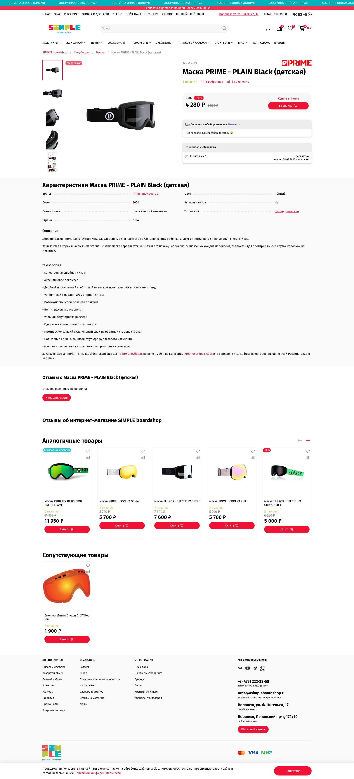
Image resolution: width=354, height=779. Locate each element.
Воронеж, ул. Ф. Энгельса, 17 (238, 14)
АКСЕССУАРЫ (117, 42)
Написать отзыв (57, 397)
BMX (241, 42)
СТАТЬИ (117, 14)
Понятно (292, 771)
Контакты (48, 685)
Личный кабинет (52, 679)
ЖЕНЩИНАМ (74, 42)
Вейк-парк (141, 667)
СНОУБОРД (140, 42)
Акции (83, 704)
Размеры (47, 691)
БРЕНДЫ (279, 42)
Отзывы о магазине (92, 698)
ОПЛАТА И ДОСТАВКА (96, 14)
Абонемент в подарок (148, 698)
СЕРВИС (167, 14)
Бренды (140, 679)
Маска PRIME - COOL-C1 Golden (119, 501)
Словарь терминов (91, 691)
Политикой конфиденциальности (97, 773)
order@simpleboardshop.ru (262, 693)
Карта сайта (87, 685)
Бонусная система (53, 710)
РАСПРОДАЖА (261, 42)
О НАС (46, 14)
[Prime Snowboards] (297, 62)
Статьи (139, 685)
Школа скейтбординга (148, 673)
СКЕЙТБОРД (163, 42)
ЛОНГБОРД (222, 42)
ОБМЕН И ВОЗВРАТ (66, 14)
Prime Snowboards (145, 193)
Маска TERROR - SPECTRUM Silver (176, 501)
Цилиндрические (287, 211)
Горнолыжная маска (200, 353)
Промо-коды (50, 704)
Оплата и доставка (53, 667)
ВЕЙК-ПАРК (133, 14)
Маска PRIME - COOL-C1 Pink (228, 501)
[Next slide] (52, 167)
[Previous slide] (71, 116)
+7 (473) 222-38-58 (275, 14)
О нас (83, 673)
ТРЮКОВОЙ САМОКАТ (193, 42)
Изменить (234, 124)
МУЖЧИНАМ (50, 42)
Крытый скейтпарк (146, 691)
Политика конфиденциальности (100, 679)
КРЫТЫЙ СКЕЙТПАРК (190, 14)
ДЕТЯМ (95, 42)
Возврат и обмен (53, 673)
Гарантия (48, 698)
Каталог (84, 667)
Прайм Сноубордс (130, 353)
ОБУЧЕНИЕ (151, 14)
